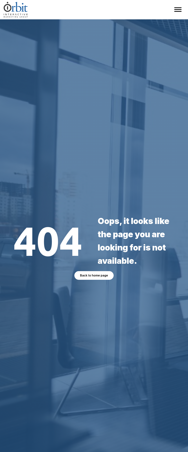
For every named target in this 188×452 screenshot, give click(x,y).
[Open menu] (178, 9)
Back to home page (94, 275)
